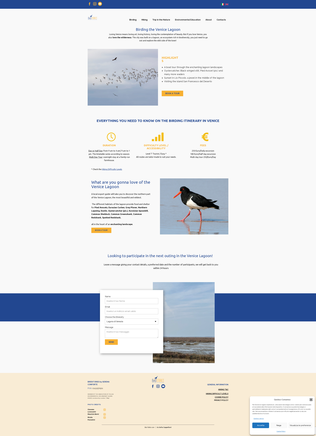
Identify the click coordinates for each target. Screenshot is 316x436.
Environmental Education (188, 20)
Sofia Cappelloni (165, 427)
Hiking (144, 20)
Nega (278, 425)
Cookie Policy (281, 431)
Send (111, 342)
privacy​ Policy (221, 400)
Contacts (221, 20)
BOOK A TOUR (172, 93)
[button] (311, 399)
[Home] (93, 17)
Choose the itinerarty (114, 317)
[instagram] (95, 4)
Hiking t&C (223, 390)
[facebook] (90, 4)
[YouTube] (100, 4)
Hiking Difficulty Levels (112, 169)
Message (109, 327)
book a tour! (101, 230)
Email (107, 307)
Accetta (260, 425)
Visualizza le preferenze (300, 425)
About (209, 20)
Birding (133, 20)
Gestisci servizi (259, 418)
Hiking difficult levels (217, 394)
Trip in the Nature (161, 20)
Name (107, 296)
